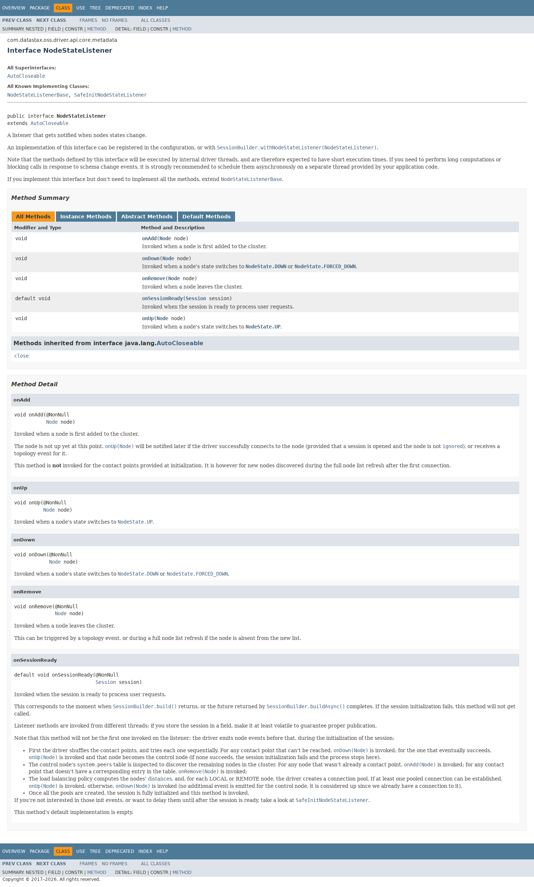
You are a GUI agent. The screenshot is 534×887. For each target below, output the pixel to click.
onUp (148, 318)
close (21, 356)
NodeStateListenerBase (37, 95)
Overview (13, 8)
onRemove (153, 278)
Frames (88, 20)
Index (145, 8)
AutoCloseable (26, 76)
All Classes (155, 20)
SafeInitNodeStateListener (110, 95)
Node (165, 238)
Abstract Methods (147, 216)
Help (162, 8)
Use (80, 8)
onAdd (149, 238)
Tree (95, 8)
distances (160, 779)
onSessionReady (162, 298)
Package (40, 8)
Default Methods (206, 216)
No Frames (115, 20)
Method (96, 29)
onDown (150, 258)
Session (196, 298)
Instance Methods (86, 216)
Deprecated (119, 8)
